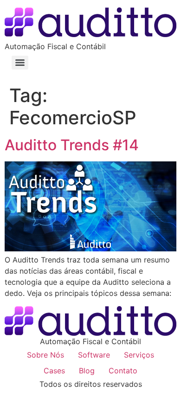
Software (94, 354)
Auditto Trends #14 (72, 145)
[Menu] (20, 63)
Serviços (139, 354)
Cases (54, 370)
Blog (87, 370)
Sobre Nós (45, 354)
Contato (123, 370)
